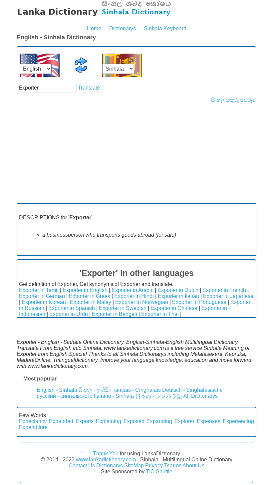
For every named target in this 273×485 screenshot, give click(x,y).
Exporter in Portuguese (199, 302)
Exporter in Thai (160, 314)
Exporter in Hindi (134, 296)
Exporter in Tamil (39, 290)
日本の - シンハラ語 (158, 396)
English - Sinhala (57, 390)
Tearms (172, 465)
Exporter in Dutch (177, 290)
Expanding (159, 421)
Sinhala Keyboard (165, 28)
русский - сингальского (65, 396)
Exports (85, 421)
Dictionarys (122, 28)
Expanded (61, 421)
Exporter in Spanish (71, 308)
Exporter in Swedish (122, 308)
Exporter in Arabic (132, 290)
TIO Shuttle (159, 471)
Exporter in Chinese (173, 308)
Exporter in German (42, 296)
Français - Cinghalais (135, 390)
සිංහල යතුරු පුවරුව (233, 100)
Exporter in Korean (44, 302)
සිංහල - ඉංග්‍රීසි (94, 390)
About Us (193, 465)
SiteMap (134, 465)
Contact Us (82, 465)
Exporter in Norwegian (141, 302)
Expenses (208, 421)
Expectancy (33, 421)
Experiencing (238, 421)
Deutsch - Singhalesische (192, 390)
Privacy (154, 465)
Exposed (134, 421)
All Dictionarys (200, 396)
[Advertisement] (136, 153)
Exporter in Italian (178, 296)
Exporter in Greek (89, 296)
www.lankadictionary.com (106, 459)
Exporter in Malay (90, 302)
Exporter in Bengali (114, 314)
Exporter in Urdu (68, 314)
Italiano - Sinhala (114, 396)
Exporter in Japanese (228, 296)
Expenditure (33, 427)
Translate (89, 88)
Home (94, 28)
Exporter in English (85, 290)
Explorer (184, 421)
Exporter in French (224, 290)
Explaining (108, 421)
